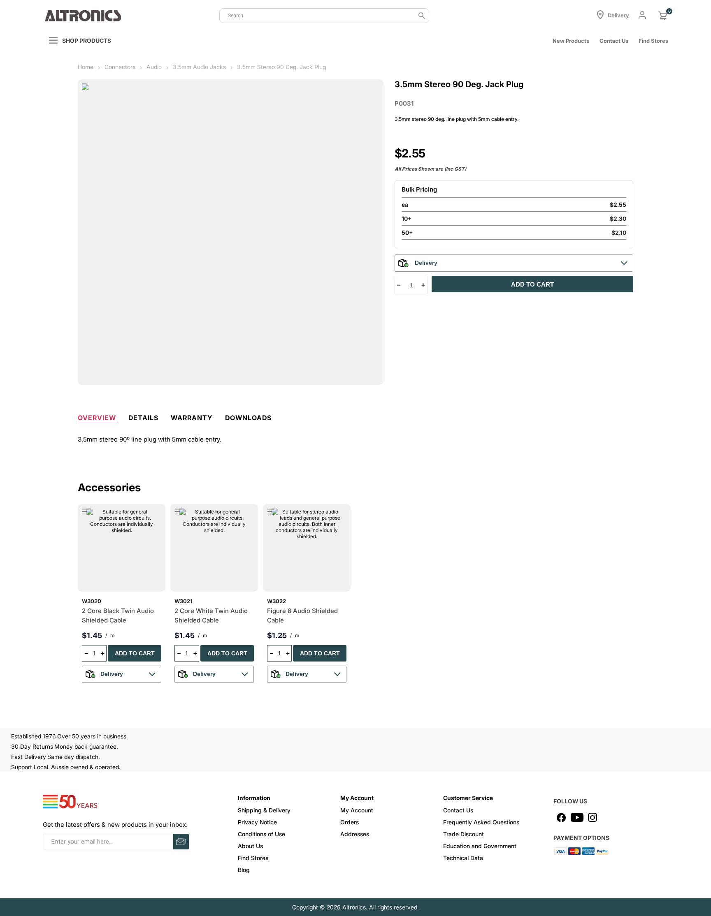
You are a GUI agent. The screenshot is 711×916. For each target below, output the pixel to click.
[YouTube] (576, 817)
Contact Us (613, 40)
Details (143, 418)
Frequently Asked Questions (481, 822)
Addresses (354, 833)
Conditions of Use (261, 833)
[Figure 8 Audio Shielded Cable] (307, 548)
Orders (349, 822)
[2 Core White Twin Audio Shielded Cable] (214, 548)
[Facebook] (561, 817)
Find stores (653, 40)
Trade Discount (463, 833)
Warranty (192, 418)
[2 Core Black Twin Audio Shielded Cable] (121, 548)
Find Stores (253, 857)
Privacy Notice (257, 822)
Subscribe (181, 841)
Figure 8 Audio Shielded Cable (302, 615)
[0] (663, 15)
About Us (250, 845)
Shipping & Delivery (264, 810)
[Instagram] (592, 817)
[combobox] (324, 15)
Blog (244, 869)
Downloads (248, 418)
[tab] (97, 416)
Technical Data (463, 857)
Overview (97, 418)
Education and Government (479, 845)
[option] (124, 596)
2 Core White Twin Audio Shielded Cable (211, 615)
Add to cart (532, 284)
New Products (571, 40)
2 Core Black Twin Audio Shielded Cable (118, 615)
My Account (356, 810)
